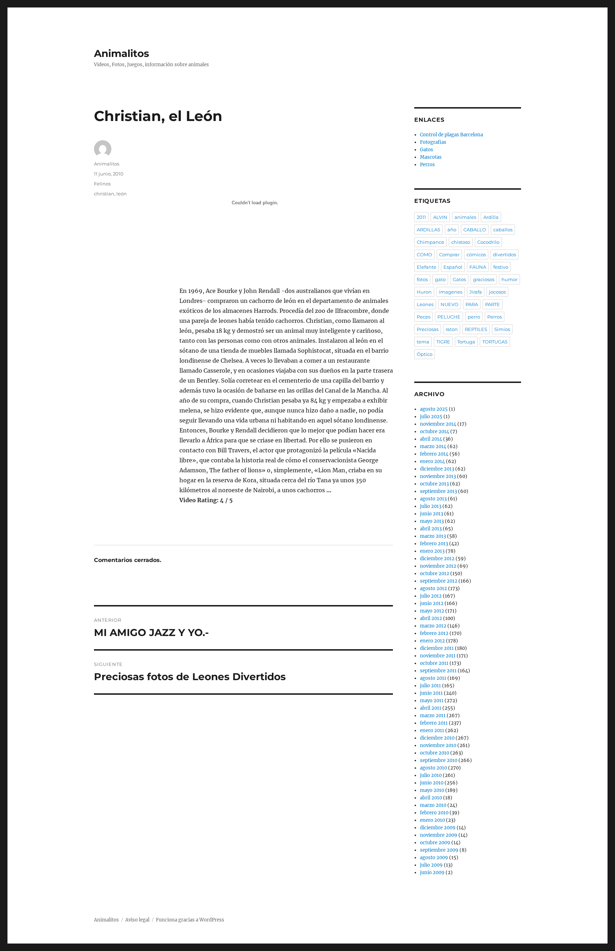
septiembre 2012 (438, 581)
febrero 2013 (434, 544)
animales (465, 217)
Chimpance (430, 242)
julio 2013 (430, 506)
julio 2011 (430, 686)
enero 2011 (432, 730)
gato (440, 279)
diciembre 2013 (437, 469)
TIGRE (443, 342)
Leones (425, 304)
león (121, 193)
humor (509, 279)
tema (423, 342)
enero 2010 (432, 820)
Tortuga (466, 342)
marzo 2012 (433, 626)
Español (452, 267)
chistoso (460, 242)
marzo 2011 (433, 716)
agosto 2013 (433, 499)
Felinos (102, 183)
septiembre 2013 (438, 491)
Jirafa (475, 292)
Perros (427, 165)
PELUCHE (449, 317)
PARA (472, 304)
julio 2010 (431, 775)
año (451, 229)
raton (452, 329)
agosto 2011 (433, 678)
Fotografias (433, 142)
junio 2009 (432, 872)
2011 (421, 217)
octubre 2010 (434, 753)
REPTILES (476, 329)
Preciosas (427, 329)
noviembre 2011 (438, 656)
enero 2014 (432, 461)
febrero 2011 (434, 723)
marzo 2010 (433, 805)
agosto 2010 (433, 768)
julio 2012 (431, 596)
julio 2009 (431, 865)
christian (104, 193)
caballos (502, 229)
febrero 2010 (434, 813)
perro (474, 317)
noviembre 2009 (438, 835)
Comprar (449, 254)
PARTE (492, 304)
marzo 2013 (433, 536)
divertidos (504, 254)
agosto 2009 (434, 858)
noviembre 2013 (438, 476)
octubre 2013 (434, 484)
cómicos (476, 254)
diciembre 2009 (438, 828)
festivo (500, 267)
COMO (424, 254)
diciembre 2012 (437, 559)
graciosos (483, 279)
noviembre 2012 (438, 566)
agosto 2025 (434, 409)
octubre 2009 (435, 843)
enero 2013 (432, 551)
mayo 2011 (431, 701)
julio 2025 (431, 417)
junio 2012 (431, 603)
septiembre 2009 (439, 850)
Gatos (426, 150)
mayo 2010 (432, 790)
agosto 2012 (433, 588)
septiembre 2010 (438, 760)
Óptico (424, 354)
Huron (424, 292)
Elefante (426, 267)
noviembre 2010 (438, 745)
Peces (423, 317)
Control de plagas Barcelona (451, 135)
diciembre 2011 (437, 648)
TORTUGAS (495, 342)
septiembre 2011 (438, 671)
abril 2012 (431, 618)
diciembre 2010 (437, 738)
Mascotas (431, 157)
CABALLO (474, 229)
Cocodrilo (488, 242)
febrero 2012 (434, 633)
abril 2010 (431, 798)
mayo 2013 (432, 521)
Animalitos (121, 53)
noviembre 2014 (438, 424)
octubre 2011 (434, 663)
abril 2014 (431, 439)
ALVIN (440, 217)
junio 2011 (431, 693)
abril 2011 (430, 708)
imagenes (450, 292)
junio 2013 (431, 514)
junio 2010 (431, 783)
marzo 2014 (433, 446)
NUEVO (449, 304)
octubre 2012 (434, 574)
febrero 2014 (434, 454)
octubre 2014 (434, 432)
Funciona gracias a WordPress (190, 920)
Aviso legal (137, 920)
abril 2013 (431, 529)
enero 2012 (432, 641)
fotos (422, 279)
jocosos (497, 292)
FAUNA (477, 267)
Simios (502, 329)
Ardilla (491, 217)
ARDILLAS (428, 229)
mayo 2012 (432, 611)
